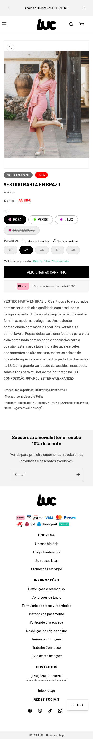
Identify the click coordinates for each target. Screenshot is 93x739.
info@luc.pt (46, 691)
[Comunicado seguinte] (84, 8)
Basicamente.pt (55, 735)
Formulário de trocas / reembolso (46, 606)
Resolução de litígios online (46, 631)
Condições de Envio (46, 597)
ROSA (16, 219)
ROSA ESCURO (26, 231)
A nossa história (46, 544)
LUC (40, 735)
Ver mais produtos (67, 240)
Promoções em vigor (46, 569)
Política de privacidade (46, 622)
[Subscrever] (78, 474)
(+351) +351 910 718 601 (46, 676)
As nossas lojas (46, 560)
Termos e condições (46, 639)
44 (44, 251)
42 (26, 250)
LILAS (68, 219)
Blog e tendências (46, 552)
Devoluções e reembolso (46, 589)
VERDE (42, 219)
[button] (71, 24)
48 (75, 251)
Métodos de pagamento (46, 614)
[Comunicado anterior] (9, 8)
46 (60, 251)
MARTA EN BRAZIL (18, 175)
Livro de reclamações (46, 656)
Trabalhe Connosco (46, 647)
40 (13, 251)
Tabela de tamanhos (37, 240)
